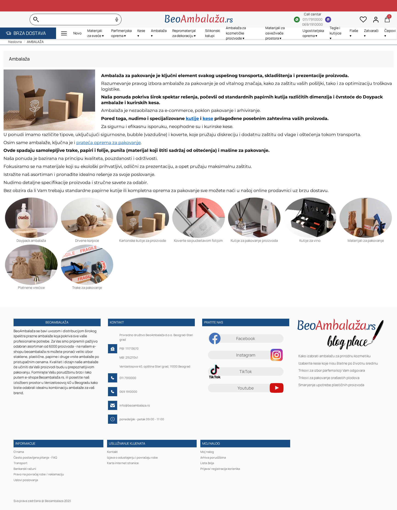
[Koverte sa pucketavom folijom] (198, 217)
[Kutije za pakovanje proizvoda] (254, 217)
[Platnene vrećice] (31, 265)
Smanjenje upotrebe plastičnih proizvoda (331, 385)
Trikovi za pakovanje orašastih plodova (328, 378)
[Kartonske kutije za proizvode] (142, 217)
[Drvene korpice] (87, 217)
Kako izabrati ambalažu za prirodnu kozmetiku (334, 356)
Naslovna (15, 41)
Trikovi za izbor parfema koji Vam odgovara (331, 371)
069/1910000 (312, 24)
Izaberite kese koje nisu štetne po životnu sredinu (338, 363)
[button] (64, 33)
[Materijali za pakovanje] (365, 217)
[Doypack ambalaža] (31, 217)
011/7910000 (312, 19)
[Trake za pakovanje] (87, 265)
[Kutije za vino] (310, 217)
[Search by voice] (116, 19)
